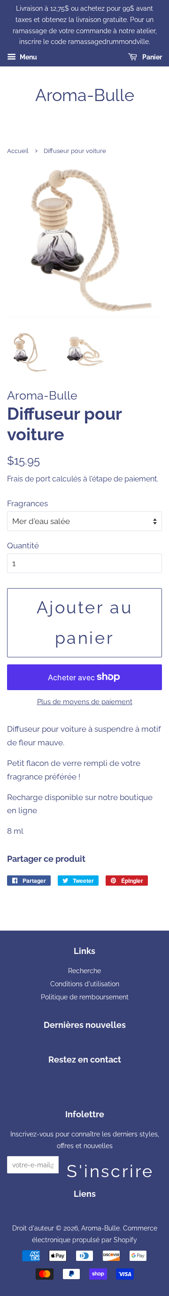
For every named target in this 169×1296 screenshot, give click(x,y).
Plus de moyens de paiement (84, 702)
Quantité (23, 545)
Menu (27, 57)
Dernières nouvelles (85, 1025)
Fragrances (27, 503)
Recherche (84, 971)
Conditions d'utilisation (84, 984)
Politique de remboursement (85, 997)
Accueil (18, 150)
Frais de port (28, 478)
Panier (151, 57)
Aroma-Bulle (84, 95)
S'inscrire (110, 1167)
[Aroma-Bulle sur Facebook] (84, 1081)
